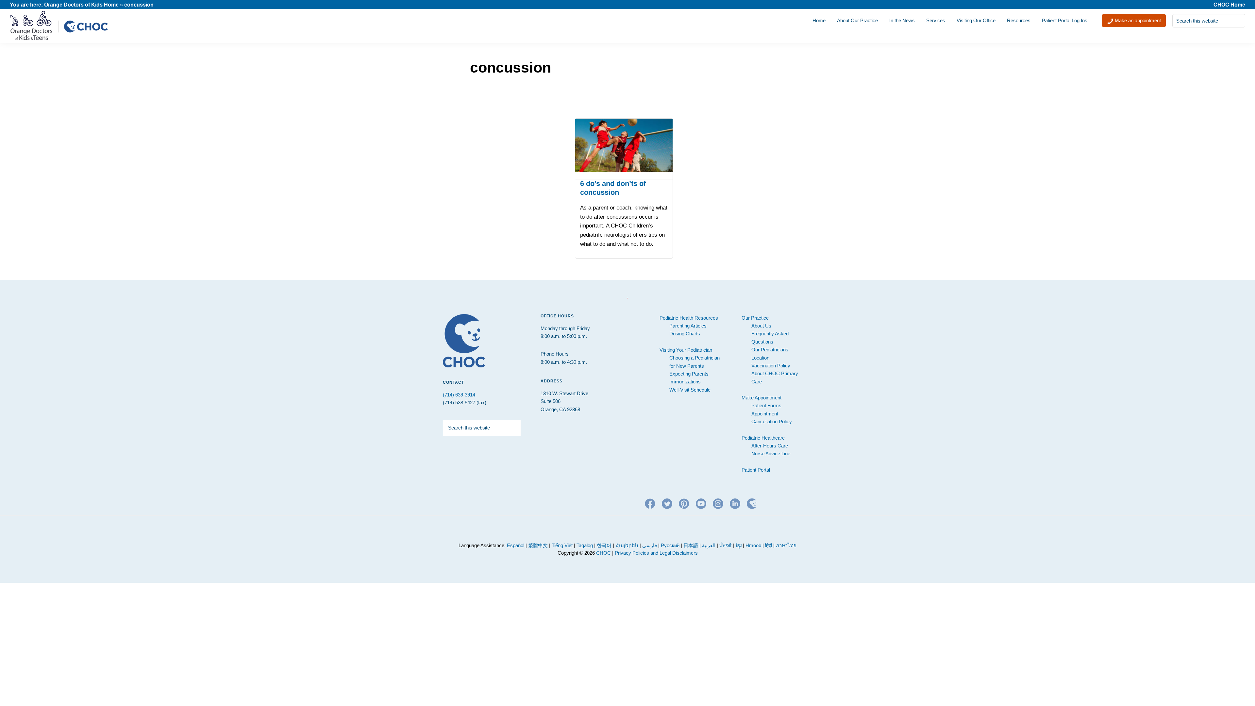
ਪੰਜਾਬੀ (726, 545)
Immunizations (685, 381)
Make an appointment (1137, 20)
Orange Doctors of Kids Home (81, 5)
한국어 (604, 545)
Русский (670, 545)
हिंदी (768, 545)
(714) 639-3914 (459, 394)
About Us (761, 325)
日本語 (690, 545)
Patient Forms (766, 405)
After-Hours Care (769, 445)
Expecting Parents (689, 374)
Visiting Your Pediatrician (686, 350)
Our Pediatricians (769, 349)
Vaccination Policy (770, 365)
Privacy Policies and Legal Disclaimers (656, 553)
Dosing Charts (684, 333)
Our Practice (755, 318)
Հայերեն (626, 545)
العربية (708, 545)
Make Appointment (761, 397)
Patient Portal (756, 470)
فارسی (649, 545)
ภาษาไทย (786, 545)
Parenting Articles (688, 325)
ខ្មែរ (739, 545)
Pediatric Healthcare (763, 438)
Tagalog (585, 545)
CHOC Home (1229, 5)
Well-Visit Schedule (690, 390)
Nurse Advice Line (770, 453)
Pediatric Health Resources (689, 318)
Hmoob (753, 545)
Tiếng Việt (562, 545)
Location (760, 358)
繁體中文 (538, 545)
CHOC (603, 553)
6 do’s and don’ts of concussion (613, 187)
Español (515, 545)
